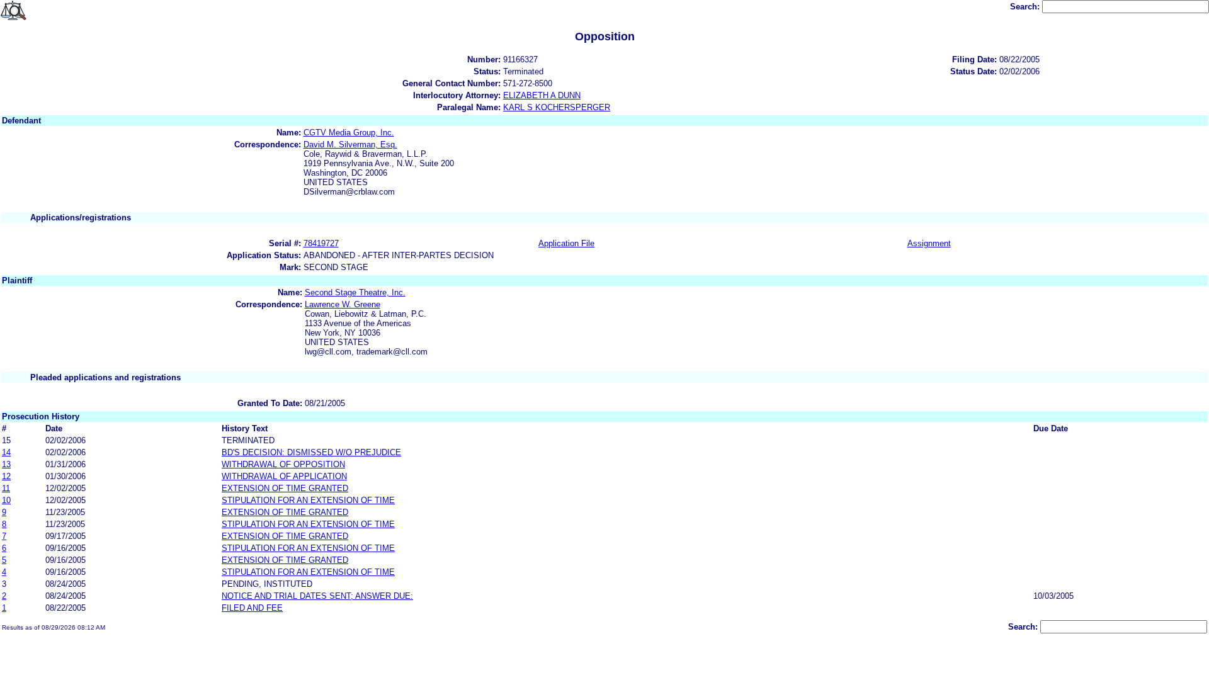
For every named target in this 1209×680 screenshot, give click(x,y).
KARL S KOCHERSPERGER (556, 107)
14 (6, 452)
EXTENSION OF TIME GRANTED (285, 488)
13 (6, 464)
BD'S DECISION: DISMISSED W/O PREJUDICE (311, 452)
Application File (566, 243)
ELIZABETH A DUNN (542, 95)
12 (6, 476)
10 (6, 500)
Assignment (929, 243)
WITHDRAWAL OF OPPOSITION (283, 464)
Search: (1026, 6)
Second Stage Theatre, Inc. (355, 292)
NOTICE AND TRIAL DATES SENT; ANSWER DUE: (317, 596)
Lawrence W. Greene (342, 304)
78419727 (321, 243)
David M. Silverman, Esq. (350, 144)
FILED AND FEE (252, 608)
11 (6, 488)
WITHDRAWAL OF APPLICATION (284, 476)
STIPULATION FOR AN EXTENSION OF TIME (308, 500)
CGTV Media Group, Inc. (349, 132)
